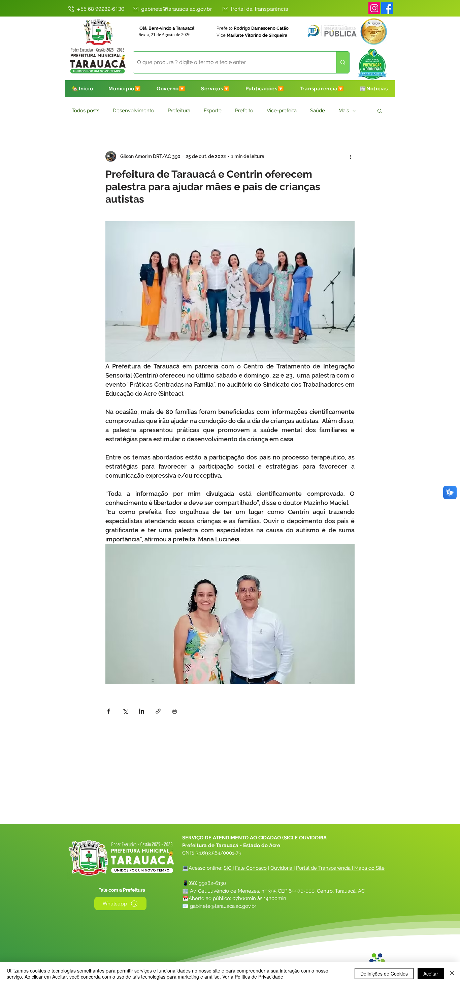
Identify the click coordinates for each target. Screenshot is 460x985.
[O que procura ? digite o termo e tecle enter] (342, 62)
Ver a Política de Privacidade (252, 976)
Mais (343, 111)
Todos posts (85, 111)
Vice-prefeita (282, 111)
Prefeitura (179, 111)
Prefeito (244, 111)
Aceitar (430, 973)
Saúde (317, 111)
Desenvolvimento (133, 111)
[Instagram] (374, 8)
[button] (124, 88)
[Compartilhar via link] (158, 711)
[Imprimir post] (174, 711)
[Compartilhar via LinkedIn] (141, 711)
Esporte (213, 111)
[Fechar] (452, 973)
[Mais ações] (351, 156)
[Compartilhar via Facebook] (108, 711)
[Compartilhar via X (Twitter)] (125, 711)
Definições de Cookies (384, 973)
